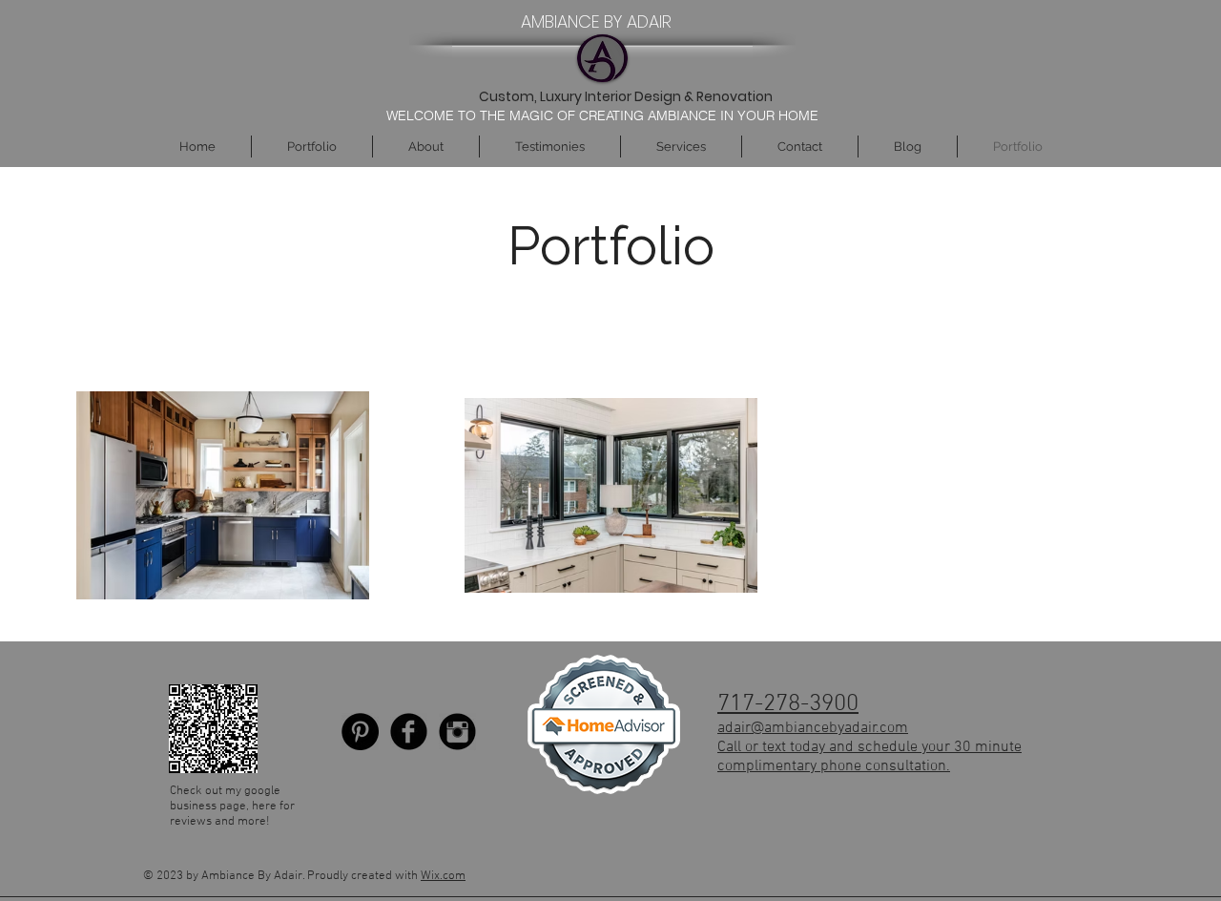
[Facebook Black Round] (408, 731)
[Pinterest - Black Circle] (360, 731)
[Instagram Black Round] (457, 731)
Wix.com (443, 876)
